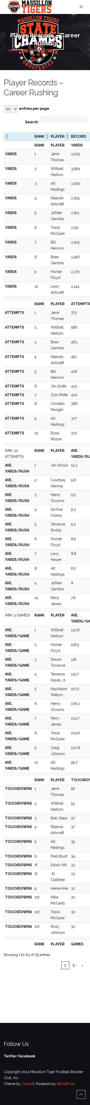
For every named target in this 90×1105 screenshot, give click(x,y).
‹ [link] (57, 965)
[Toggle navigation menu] (81, 6)
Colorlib (28, 1084)
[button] (6, 136)
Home (13, 50)
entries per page (34, 109)
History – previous (31, 50)
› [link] (82, 965)
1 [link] (65, 965)
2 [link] (74, 965)
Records (52, 50)
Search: (32, 122)
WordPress (66, 1084)
